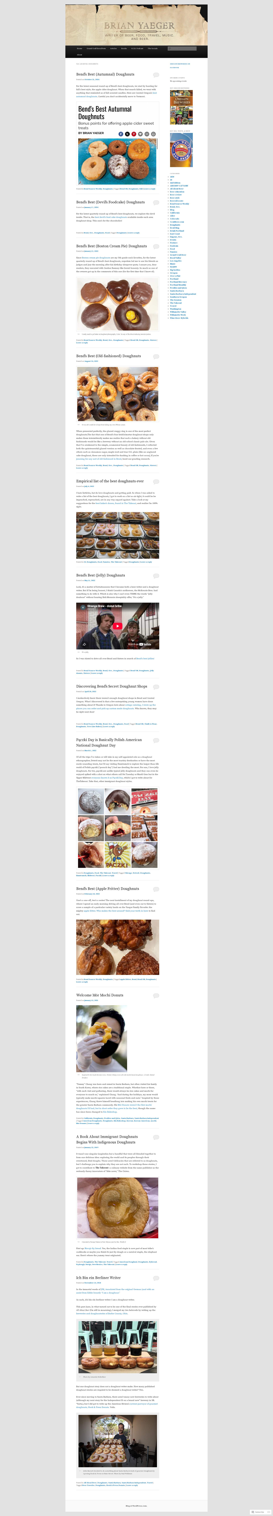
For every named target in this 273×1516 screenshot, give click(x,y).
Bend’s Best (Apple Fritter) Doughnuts (107, 888)
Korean (130, 1121)
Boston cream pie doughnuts (96, 257)
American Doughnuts (92, 1121)
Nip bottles (175, 270)
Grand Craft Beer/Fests (96, 48)
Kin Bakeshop (110, 1112)
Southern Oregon (178, 297)
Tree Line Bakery (94, 727)
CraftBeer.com (177, 222)
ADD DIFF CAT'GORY (179, 186)
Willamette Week (178, 315)
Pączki (115, 777)
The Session (175, 300)
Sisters (153, 340)
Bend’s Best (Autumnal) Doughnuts (105, 74)
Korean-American (142, 1121)
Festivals (174, 246)
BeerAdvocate (176, 201)
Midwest (91, 876)
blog (172, 210)
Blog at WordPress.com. (136, 1506)
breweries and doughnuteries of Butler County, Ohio (101, 1313)
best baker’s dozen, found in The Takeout (116, 503)
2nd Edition (175, 183)
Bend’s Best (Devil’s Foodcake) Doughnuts (110, 202)
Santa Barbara (127, 1118)
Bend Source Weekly (93, 189)
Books (124, 48)
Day (121, 777)
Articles (113, 48)
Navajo (88, 1264)
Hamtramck (81, 876)
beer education (177, 192)
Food (107, 233)
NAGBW (173, 267)
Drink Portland (177, 231)
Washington (175, 309)
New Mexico (97, 1264)
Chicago (128, 873)
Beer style (175, 198)
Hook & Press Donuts (115, 1485)
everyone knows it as (101, 777)
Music (172, 264)
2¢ (85, 562)
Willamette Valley (178, 312)
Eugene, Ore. (176, 237)
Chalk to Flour (150, 724)
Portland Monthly (178, 285)
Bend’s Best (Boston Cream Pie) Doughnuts (111, 246)
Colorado (174, 219)
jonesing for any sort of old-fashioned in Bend (98, 459)
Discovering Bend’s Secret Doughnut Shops (111, 686)
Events (173, 240)
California (88, 1118)
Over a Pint (175, 276)
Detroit (136, 873)
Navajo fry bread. (93, 1248)
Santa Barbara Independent (147, 1118)
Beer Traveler (88, 1485)
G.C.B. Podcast (137, 48)
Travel (114, 873)
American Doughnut (128, 1262)
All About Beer (90, 1483)
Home (79, 48)
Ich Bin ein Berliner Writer (98, 1278)
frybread (153, 1262)
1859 (172, 177)
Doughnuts (108, 189)
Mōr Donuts (81, 1123)
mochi (153, 1121)
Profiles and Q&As (112, 1118)
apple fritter (125, 979)
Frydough (80, 1264)
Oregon (173, 273)
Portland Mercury (178, 282)
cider (172, 216)
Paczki (98, 876)
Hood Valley (175, 258)
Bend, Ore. (88, 233)
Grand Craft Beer (178, 255)
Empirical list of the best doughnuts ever (110, 481)
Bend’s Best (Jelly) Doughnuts (100, 575)
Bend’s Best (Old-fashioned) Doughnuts (108, 356)
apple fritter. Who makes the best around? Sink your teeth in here (116, 911)
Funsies (106, 562)
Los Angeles (175, 261)
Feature (173, 243)
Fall (140, 189)
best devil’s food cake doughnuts (111, 217)
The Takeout (116, 562)
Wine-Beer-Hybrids (179, 318)
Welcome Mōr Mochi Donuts (99, 995)
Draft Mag (174, 228)
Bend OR (124, 189)
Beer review (176, 195)
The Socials (153, 48)
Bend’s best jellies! (145, 658)
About (79, 55)
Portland (174, 279)
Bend (134, 979)
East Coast (175, 234)
